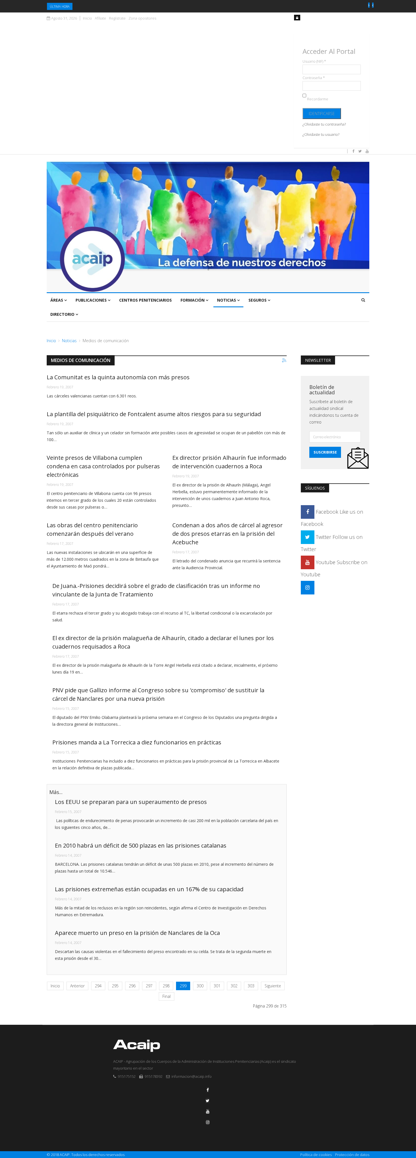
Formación (193, 300)
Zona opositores (142, 18)
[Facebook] (208, 1090)
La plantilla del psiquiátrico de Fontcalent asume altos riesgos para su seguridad (154, 414)
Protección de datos (352, 1154)
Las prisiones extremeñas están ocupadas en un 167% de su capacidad (149, 889)
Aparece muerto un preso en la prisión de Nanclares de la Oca (137, 933)
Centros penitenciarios (145, 300)
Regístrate (117, 18)
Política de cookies (316, 1154)
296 (132, 985)
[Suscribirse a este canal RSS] (284, 360)
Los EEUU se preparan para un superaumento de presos (131, 802)
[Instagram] (307, 587)
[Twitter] (207, 1100)
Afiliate (100, 18)
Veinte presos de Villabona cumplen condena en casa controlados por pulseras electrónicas (103, 466)
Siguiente (273, 985)
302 (234, 985)
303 (251, 985)
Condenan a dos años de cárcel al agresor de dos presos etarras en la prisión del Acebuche (227, 533)
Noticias (226, 300)
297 (149, 985)
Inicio (87, 18)
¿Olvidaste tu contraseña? (324, 124)
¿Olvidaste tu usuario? (321, 134)
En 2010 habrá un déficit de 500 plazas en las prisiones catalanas (140, 845)
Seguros (257, 300)
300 (200, 985)
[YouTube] (207, 1111)
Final (166, 996)
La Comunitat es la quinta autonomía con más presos (118, 377)
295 (115, 985)
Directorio (62, 314)
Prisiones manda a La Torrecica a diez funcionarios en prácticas (136, 742)
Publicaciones (91, 300)
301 (217, 985)
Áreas (56, 300)
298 (166, 985)
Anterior (77, 985)
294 (98, 985)
